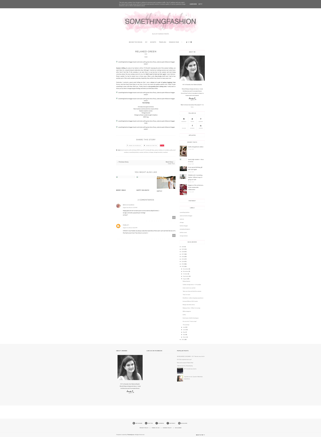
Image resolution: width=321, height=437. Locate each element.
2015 (183, 259)
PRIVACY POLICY (144, 427)
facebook (192, 128)
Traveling (162, 42)
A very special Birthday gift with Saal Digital (195, 168)
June (184, 329)
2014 (183, 261)
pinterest (201, 121)
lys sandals (166, 150)
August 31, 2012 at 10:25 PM (130, 227)
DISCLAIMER (178, 427)
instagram (183, 121)
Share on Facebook (135, 145)
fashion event (183, 232)
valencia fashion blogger (186, 215)
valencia (182, 219)
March (184, 337)
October (185, 274)
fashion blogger (184, 225)
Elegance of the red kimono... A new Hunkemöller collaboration (196, 187)
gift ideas (152, 150)
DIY (146, 42)
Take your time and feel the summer (192, 291)
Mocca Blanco (128, 205)
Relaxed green (186, 281)
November (185, 271)
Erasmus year (174, 42)
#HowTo (153, 42)
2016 (183, 256)
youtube (184, 128)
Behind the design (135, 42)
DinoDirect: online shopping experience (193, 298)
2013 (183, 264)
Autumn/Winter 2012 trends (190, 301)
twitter (192, 121)
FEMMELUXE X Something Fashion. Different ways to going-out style (195, 177)
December (185, 269)
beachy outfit (127, 150)
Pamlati (126, 225)
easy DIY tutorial (144, 150)
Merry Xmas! (121, 190)
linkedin (201, 128)
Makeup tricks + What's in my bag (191, 308)
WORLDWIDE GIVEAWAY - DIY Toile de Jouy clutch (190, 356)
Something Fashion (186, 93)
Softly (159, 191)
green (156, 150)
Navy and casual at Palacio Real (185, 362)
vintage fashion (184, 235)
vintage (151, 152)
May (184, 332)
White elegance (187, 311)
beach (122, 150)
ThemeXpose (130, 434)
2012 (183, 266)
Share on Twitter (151, 145)
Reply (174, 217)
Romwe (118, 84)
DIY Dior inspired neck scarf (184, 359)
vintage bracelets (158, 152)
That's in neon (186, 294)
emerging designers (185, 229)
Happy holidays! (143, 190)
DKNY (138, 150)
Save (163, 145)
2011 (183, 339)
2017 (183, 254)
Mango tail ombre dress (189, 304)
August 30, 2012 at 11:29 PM (130, 207)
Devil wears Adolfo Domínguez (191, 318)
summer (141, 152)
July (184, 327)
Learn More (193, 4)
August (185, 278)
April (184, 334)
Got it (200, 4)
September (186, 276)
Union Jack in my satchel (189, 288)
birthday (134, 150)
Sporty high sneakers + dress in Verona (196, 160)
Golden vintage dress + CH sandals (192, 284)
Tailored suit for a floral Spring (185, 365)
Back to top (200, 434)
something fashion (134, 152)
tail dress (146, 152)
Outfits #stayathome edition (195, 147)
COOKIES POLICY (167, 427)
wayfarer (165, 152)
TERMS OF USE (155, 427)
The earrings (186, 324)
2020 (183, 246)
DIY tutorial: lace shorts (190, 369)
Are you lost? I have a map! (190, 321)
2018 (183, 251)
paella (170, 150)
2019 (183, 249)
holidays (161, 150)
